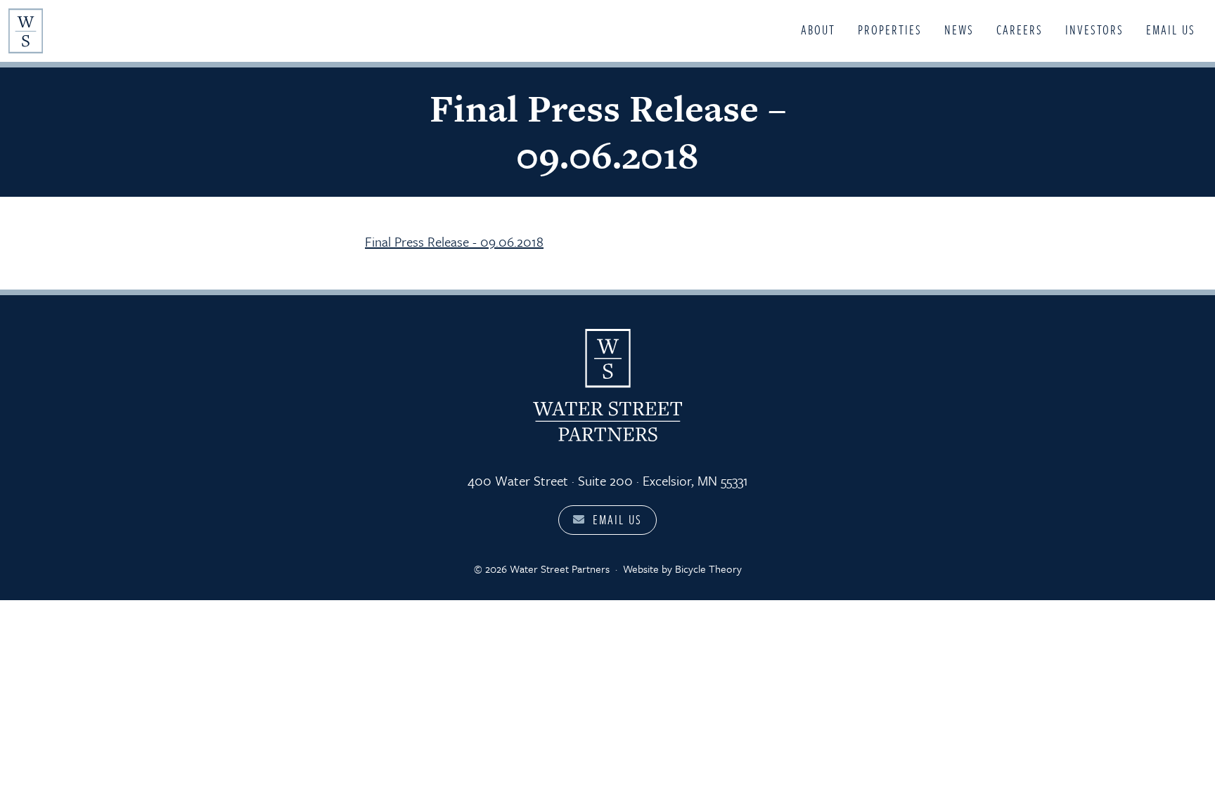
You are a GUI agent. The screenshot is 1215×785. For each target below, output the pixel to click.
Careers (1019, 29)
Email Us (1170, 29)
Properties (890, 29)
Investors (1094, 29)
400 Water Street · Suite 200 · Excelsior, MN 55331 (608, 480)
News (959, 29)
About (818, 29)
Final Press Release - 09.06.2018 (454, 241)
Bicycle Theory (708, 568)
